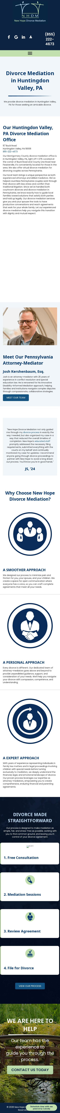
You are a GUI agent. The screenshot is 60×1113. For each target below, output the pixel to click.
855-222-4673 (10, 151)
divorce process (31, 432)
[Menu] (30, 53)
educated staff (42, 441)
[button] (9, 37)
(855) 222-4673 (50, 39)
